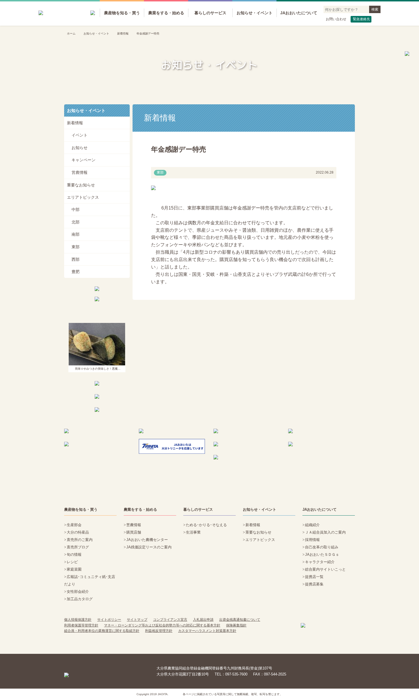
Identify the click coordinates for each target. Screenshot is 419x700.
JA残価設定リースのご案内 (149, 547)
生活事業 (193, 532)
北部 (76, 222)
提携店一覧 (314, 577)
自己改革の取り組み (321, 547)
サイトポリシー (109, 620)
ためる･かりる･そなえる (206, 525)
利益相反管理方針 (158, 631)
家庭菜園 (74, 569)
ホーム (71, 33)
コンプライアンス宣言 (170, 620)
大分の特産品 (78, 532)
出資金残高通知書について (239, 620)
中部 (76, 209)
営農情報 (80, 172)
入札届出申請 (203, 620)
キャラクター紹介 (320, 562)
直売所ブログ (78, 547)
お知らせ (80, 147)
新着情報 (123, 33)
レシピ (72, 562)
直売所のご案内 (80, 540)
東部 (76, 247)
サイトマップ (137, 620)
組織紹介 (312, 525)
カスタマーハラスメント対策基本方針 (207, 631)
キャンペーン (83, 160)
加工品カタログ (80, 599)
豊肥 (76, 271)
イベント (80, 135)
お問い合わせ (336, 19)
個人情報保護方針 (77, 620)
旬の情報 (74, 554)
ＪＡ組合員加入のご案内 (325, 532)
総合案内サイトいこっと (325, 569)
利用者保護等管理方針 (81, 625)
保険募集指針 (236, 625)
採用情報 (312, 540)
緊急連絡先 (361, 19)
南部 (76, 234)
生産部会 (74, 525)
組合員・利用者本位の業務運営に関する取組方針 (101, 631)
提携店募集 (314, 584)
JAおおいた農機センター (147, 540)
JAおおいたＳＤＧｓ (322, 554)
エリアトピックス (83, 197)
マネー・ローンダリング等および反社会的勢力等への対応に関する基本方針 (162, 625)
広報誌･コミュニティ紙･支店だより (89, 580)
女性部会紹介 (78, 591)
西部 (76, 259)
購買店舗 (133, 532)
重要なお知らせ (81, 185)
